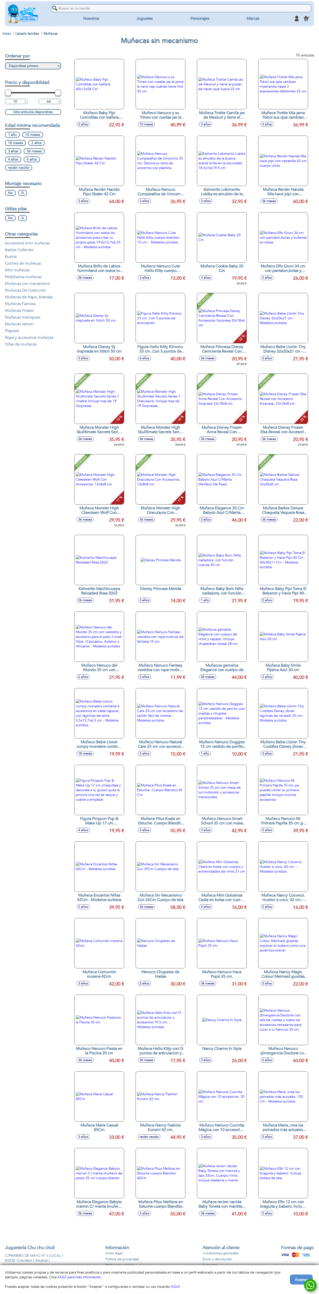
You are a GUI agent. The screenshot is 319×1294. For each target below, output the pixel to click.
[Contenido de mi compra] (307, 18)
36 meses (34, 151)
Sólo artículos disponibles (33, 112)
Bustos (11, 256)
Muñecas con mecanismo (27, 283)
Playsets (12, 331)
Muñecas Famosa (20, 304)
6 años (32, 159)
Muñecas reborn (19, 324)
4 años (13, 159)
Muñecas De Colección (25, 290)
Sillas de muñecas (21, 344)
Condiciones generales (221, 1253)
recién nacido (18, 167)
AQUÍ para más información (79, 1277)
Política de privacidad (122, 1259)
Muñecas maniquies (22, 317)
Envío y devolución (217, 1259)
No (10, 192)
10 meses (32, 134)
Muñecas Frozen (19, 310)
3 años (13, 151)
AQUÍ (175, 1286)
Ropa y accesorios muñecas (29, 337)
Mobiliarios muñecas (23, 277)
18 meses (15, 143)
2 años (36, 143)
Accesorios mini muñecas (27, 243)
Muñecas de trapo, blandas (29, 297)
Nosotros (91, 18)
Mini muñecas (17, 270)
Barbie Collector (19, 250)
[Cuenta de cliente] (297, 18)
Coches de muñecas (23, 263)
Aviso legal (113, 1253)
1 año (12, 134)
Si (22, 192)
